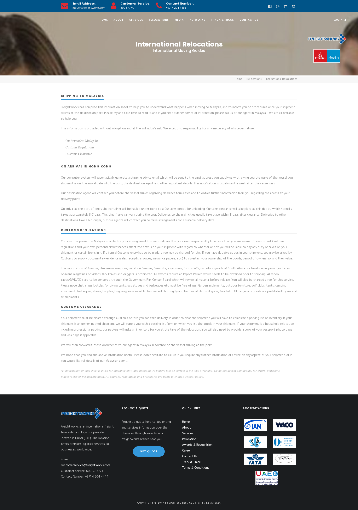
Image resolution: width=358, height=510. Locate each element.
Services (136, 19)
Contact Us (248, 19)
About (118, 19)
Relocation (189, 439)
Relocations (159, 19)
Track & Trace (222, 19)
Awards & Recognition (197, 444)
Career (186, 450)
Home (104, 19)
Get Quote (149, 451)
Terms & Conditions (195, 467)
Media (179, 19)
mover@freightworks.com (89, 8)
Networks (197, 19)
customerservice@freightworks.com (85, 465)
